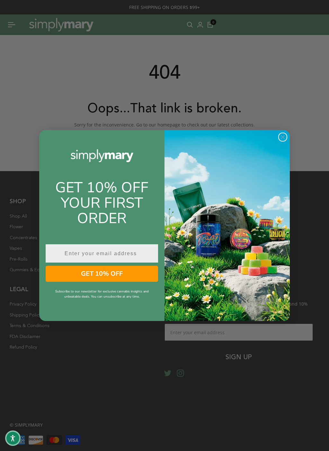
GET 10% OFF (102, 273)
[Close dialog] (283, 137)
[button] (13, 438)
